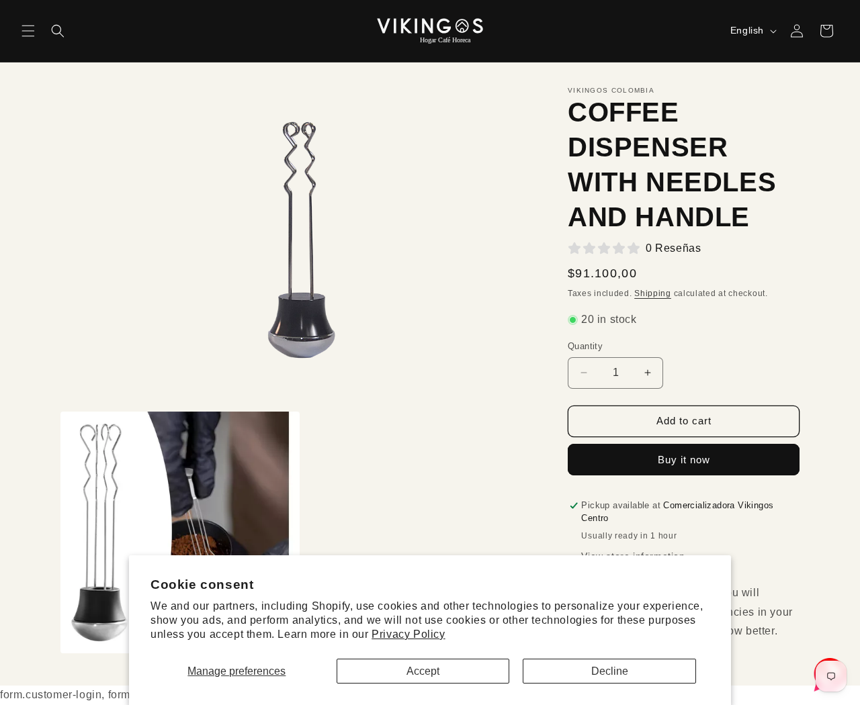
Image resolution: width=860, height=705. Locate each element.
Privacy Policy (408, 634)
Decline (609, 671)
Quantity (585, 346)
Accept (422, 671)
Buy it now (684, 459)
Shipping (652, 293)
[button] (28, 31)
